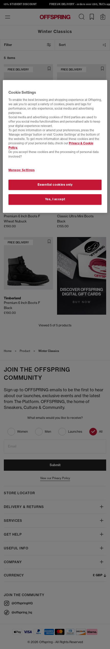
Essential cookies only (55, 184)
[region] (55, 146)
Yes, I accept (55, 199)
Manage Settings (21, 170)
